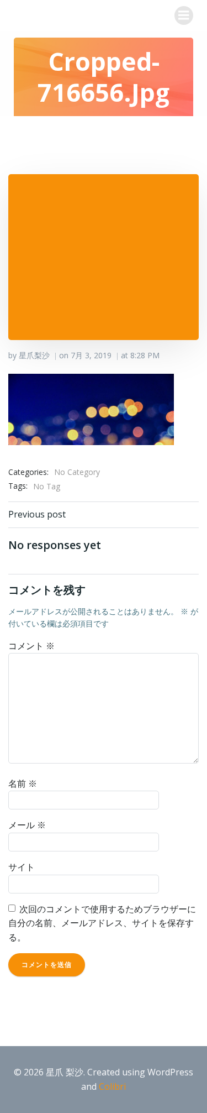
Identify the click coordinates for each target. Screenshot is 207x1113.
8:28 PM (145, 355)
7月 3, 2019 (91, 355)
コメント (31, 646)
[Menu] (183, 15)
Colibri (112, 1086)
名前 (22, 783)
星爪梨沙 (34, 355)
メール (27, 825)
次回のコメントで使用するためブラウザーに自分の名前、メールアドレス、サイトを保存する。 (102, 923)
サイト (21, 867)
